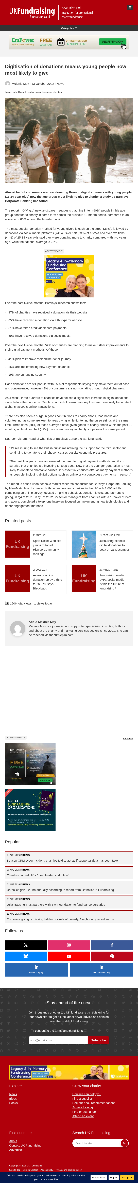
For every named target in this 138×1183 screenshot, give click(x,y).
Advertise (128, 738)
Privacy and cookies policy (69, 1170)
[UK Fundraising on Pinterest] (112, 956)
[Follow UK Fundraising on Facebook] (112, 945)
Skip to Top (14, 1170)
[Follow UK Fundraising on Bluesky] (26, 956)
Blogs (13, 1098)
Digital (21, 92)
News (60, 83)
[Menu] (130, 7)
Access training (82, 1107)
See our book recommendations (93, 1103)
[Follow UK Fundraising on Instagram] (69, 945)
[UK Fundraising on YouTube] (69, 956)
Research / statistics (52, 92)
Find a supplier (82, 1098)
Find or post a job (84, 1111)
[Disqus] (69, 693)
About (13, 1141)
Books (13, 1103)
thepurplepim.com (61, 635)
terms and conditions (69, 1030)
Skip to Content (30, 1170)
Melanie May (20, 83)
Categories (67, 28)
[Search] (124, 1143)
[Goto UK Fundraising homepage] (68, 12)
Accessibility (47, 1170)
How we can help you (86, 1094)
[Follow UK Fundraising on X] (26, 945)
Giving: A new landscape (38, 210)
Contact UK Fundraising (25, 1145)
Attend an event (83, 1116)
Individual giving (33, 92)
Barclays (51, 303)
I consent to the (58, 1030)
